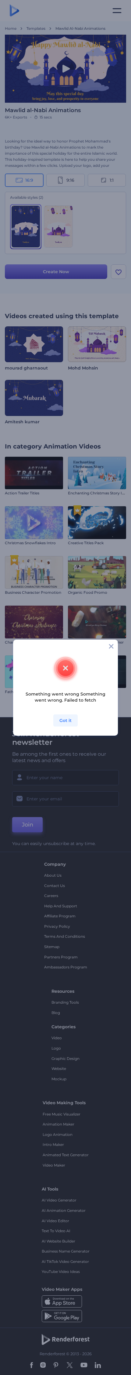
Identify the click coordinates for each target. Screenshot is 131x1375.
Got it (65, 720)
